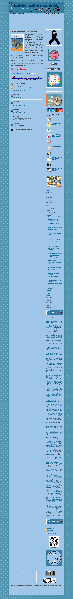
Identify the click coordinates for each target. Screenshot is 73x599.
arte (61, 325)
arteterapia (51, 326)
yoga (47, 516)
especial (60, 415)
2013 (48, 300)
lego (47, 449)
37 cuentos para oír (52, 269)
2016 (48, 205)
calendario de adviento (51, 337)
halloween (48, 434)
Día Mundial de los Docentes (57, 395)
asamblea (48, 327)
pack (61, 475)
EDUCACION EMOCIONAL (47, 15)
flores (54, 427)
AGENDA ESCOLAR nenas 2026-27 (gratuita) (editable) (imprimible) (56, 135)
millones (57, 459)
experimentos (51, 422)
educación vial (59, 413)
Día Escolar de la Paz (54, 390)
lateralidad (58, 446)
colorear (48, 346)
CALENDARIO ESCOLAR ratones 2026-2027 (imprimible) (57, 158)
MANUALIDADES (38, 13)
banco (47, 332)
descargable (58, 367)
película (57, 480)
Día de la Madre (51, 378)
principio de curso (57, 488)
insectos (60, 438)
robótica (50, 501)
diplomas (58, 399)
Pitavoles (49, 531)
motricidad (56, 462)
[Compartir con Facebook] (35, 73)
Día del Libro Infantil (53, 384)
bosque (59, 335)
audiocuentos (59, 330)
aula (49, 331)
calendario (48, 336)
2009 (48, 307)
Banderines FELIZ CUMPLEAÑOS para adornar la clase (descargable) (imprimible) (56, 142)
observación (49, 471)
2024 (48, 192)
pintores (47, 482)
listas (50, 450)
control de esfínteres (50, 357)
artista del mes (57, 326)
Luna (47, 453)
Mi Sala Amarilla (50, 528)
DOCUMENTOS (12, 15)
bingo (56, 334)
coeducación (57, 344)
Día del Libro (59, 383)
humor (58, 436)
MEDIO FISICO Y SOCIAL (26, 15)
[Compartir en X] (33, 73)
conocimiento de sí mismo (52, 353)
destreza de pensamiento (51, 371)
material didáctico (57, 457)
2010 (48, 305)
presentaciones (55, 486)
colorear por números (58, 346)
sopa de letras (50, 507)
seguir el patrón (49, 505)
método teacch (51, 459)
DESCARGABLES (13, 13)
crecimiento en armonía (54, 360)
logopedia (60, 450)
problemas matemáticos (55, 490)
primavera (48, 487)
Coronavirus (57, 358)
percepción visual (49, 481)
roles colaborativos (57, 501)
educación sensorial (50, 413)
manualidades (51, 454)
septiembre (50, 212)
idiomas (47, 438)
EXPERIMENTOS (21, 13)
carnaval (48, 340)
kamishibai (51, 446)
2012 (48, 302)
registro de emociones (55, 499)
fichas (52, 425)
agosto (49, 213)
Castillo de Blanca (51, 526)
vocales (48, 515)
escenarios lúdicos (49, 415)
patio (53, 477)
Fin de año (56, 426)
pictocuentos (58, 481)
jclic (47, 442)
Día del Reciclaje (54, 388)
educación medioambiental (54, 410)
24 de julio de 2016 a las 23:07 (19, 97)
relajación (54, 500)
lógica (54, 450)
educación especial (54, 409)
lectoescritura (49, 447)
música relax (52, 465)
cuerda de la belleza (58, 362)
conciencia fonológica (54, 352)
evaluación (56, 419)
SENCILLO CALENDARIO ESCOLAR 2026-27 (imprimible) (57, 169)
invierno (57, 441)
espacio (55, 415)
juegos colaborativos (51, 445)
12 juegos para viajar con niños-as (55, 283)
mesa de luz (59, 458)
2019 (48, 200)
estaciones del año (54, 416)
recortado (48, 497)
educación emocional (56, 406)
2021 (48, 197)
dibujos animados (56, 397)
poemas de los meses (53, 484)
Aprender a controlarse (53, 276)
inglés (53, 438)
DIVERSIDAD (56, 15)
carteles (48, 341)
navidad (59, 465)
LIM (47, 450)
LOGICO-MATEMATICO (55, 13)
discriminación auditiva (52, 400)
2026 (48, 189)
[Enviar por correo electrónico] (31, 73)
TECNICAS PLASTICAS (29, 13)
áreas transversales (53, 325)
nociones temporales (56, 468)
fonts (58, 427)
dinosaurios (49, 399)
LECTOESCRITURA (45, 13)
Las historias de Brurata (52, 533)
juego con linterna (53, 442)
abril (49, 290)
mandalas (55, 453)
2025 (48, 190)
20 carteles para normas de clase (55, 253)
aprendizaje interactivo (56, 323)
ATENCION (19, 15)
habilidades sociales (56, 433)
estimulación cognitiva (52, 418)
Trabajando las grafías (56, 146)
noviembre (50, 208)
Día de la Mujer (59, 378)
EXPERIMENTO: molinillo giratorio (55, 227)
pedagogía (21, 73)
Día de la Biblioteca (55, 376)
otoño (55, 475)
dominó (57, 404)
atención (56, 328)
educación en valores (56, 408)
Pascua (48, 477)
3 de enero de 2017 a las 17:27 (19, 126)
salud (52, 502)
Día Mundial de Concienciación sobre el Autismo (54, 394)
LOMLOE (51, 451)
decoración (51, 364)
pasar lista (59, 476)
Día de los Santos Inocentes (56, 382)
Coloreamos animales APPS (54, 246)
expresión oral (59, 423)
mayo (49, 288)
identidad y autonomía (52, 437)
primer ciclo (55, 487)
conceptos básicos (49, 350)
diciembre (50, 207)
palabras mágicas (52, 476)
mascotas (48, 457)
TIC (55, 510)
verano (48, 513)
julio (49, 215)
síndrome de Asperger (58, 506)
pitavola (15, 94)
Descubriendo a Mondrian (53, 229)
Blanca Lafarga (16, 86)
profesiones (48, 491)
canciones (56, 338)
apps (52, 322)
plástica (60, 482)
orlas (50, 475)
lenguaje (52, 449)
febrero (50, 293)
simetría (50, 506)
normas (55, 469)
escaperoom (59, 414)
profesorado (58, 491)
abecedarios (49, 317)
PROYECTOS (35, 15)
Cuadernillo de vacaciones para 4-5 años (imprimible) (57, 130)
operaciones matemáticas (52, 472)
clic (47, 344)
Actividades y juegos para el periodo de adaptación (56, 153)
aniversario (55, 321)
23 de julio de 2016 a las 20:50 (19, 90)
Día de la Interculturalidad (58, 377)
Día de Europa (54, 375)
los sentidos (57, 451)
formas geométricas (50, 428)
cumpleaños (59, 363)
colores (50, 347)
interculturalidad (49, 441)
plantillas (53, 482)
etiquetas (48, 419)
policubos (50, 485)
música (60, 463)
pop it (55, 485)
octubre (50, 210)
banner (60, 332)
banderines (54, 332)
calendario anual (56, 336)
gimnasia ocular (58, 428)
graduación (60, 429)
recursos (59, 497)
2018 (48, 202)
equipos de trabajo (51, 414)
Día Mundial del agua (52, 396)
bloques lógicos (53, 335)
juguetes (60, 445)
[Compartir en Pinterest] (36, 73)
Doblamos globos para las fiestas (55, 237)
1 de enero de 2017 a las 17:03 (19, 119)
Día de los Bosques (53, 381)
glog (47, 429)
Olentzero (58, 471)
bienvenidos (51, 334)
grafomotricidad (49, 432)
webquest (59, 515)
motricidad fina (50, 463)
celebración (50, 343)
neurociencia (54, 466)
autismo (58, 331)
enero (49, 295)
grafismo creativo (57, 431)
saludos (57, 502)
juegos (54, 444)
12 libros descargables (52, 260)
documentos (16, 73)
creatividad (60, 359)
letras (59, 449)
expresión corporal (50, 423)
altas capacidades (56, 320)
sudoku (56, 507)
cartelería (57, 340)
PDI (58, 477)
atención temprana (50, 330)
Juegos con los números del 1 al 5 (55, 239)
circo (60, 343)
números (56, 470)
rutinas (47, 502)
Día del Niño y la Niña (53, 387)
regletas (47, 500)
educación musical (54, 412)
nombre (48, 469)
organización (48, 474)
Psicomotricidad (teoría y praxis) (54, 236)
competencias (57, 347)
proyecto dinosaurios (55, 493)
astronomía (48, 328)
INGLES (40, 15)
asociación (56, 327)
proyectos (48, 494)
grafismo (50, 431)
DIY (56, 402)
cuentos (48, 362)
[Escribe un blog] (32, 73)
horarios (53, 436)
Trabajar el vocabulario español (54, 267)
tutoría (55, 511)
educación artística (57, 405)
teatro (54, 508)
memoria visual (52, 458)
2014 (48, 299)
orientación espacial (58, 474)
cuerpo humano (51, 363)
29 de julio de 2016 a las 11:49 (19, 105)
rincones (60, 500)
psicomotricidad (27, 73)
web (53, 515)
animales (48, 321)
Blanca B (15, 101)
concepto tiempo (56, 349)
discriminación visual (52, 401)
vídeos (56, 513)
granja (56, 432)
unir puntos (56, 512)
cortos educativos (50, 359)
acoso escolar (57, 317)
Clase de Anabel (50, 530)
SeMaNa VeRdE (59, 505)
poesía (60, 484)
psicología (56, 494)
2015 (48, 297)
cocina (51, 344)
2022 (48, 195)
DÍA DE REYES (51, 383)
